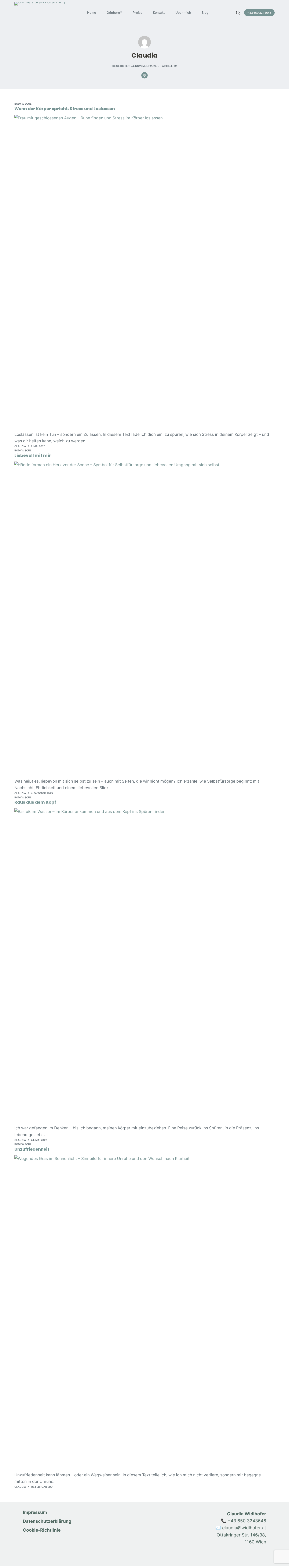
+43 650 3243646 (259, 12)
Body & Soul (23, 103)
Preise (137, 13)
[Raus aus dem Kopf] (144, 966)
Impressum (35, 1512)
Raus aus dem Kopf (35, 802)
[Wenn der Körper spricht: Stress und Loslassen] (144, 273)
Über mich (183, 13)
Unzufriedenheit (31, 1149)
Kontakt (159, 13)
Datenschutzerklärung (47, 1521)
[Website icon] (144, 75)
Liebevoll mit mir (32, 455)
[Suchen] (238, 13)
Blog (205, 13)
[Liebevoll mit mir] (144, 620)
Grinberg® (114, 13)
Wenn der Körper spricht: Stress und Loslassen (64, 109)
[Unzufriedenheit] (144, 1313)
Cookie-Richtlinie (42, 1530)
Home (91, 13)
